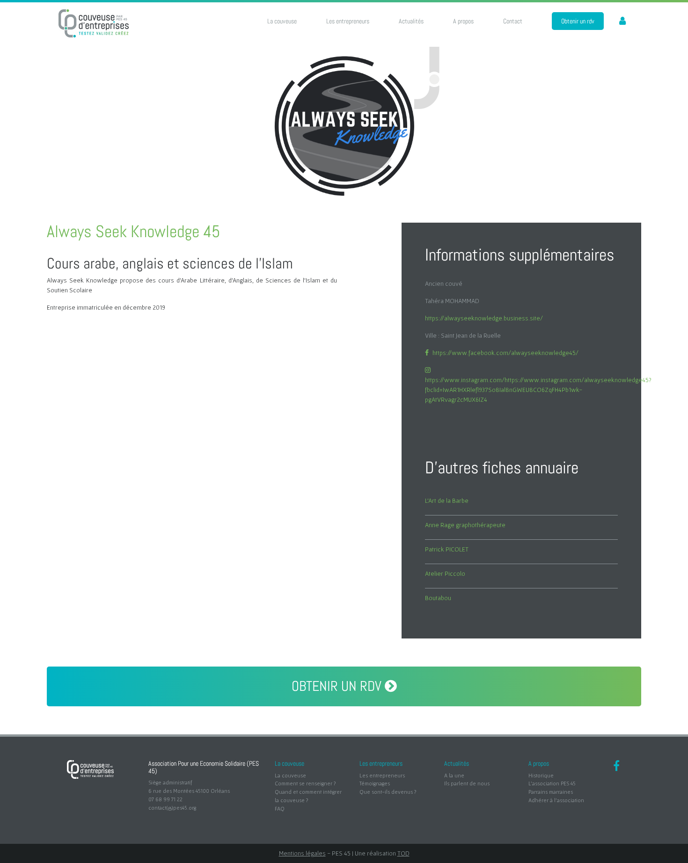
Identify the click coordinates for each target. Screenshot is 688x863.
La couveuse (282, 21)
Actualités (411, 21)
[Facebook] (616, 767)
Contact (512, 21)
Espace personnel (617, 21)
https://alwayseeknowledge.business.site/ (484, 318)
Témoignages (374, 783)
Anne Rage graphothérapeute (465, 525)
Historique (541, 775)
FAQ (280, 808)
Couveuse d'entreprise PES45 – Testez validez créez (94, 23)
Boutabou (438, 598)
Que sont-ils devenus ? (387, 792)
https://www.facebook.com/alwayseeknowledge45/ (505, 352)
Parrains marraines (550, 792)
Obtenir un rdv (577, 21)
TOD (403, 853)
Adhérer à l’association (556, 800)
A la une (454, 775)
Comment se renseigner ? (305, 783)
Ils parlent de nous (467, 783)
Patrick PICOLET (446, 549)
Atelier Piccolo (445, 573)
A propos (463, 21)
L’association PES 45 (552, 783)
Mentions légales (302, 853)
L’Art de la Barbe (446, 500)
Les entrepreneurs (347, 21)
